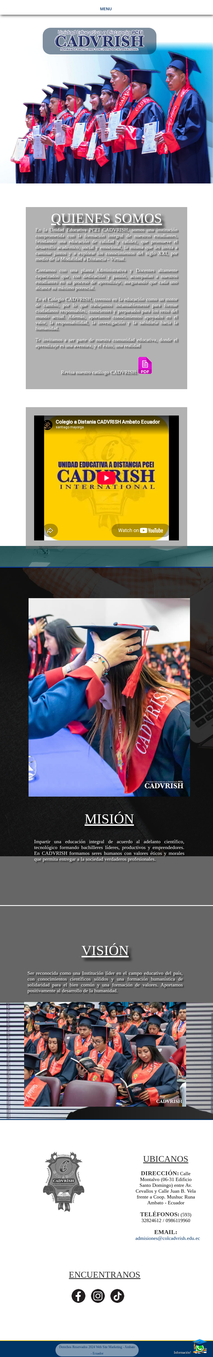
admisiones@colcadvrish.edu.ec (167, 1238)
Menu (106, 8)
